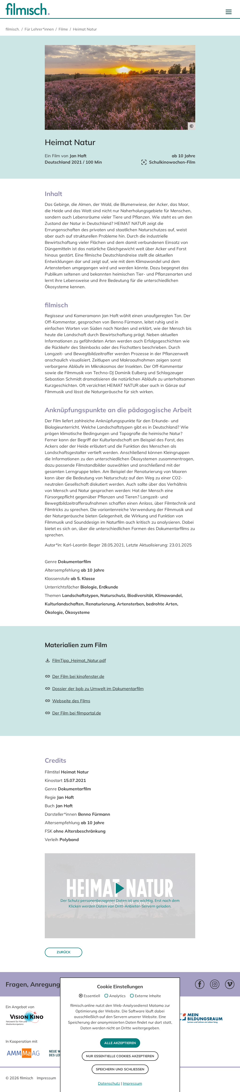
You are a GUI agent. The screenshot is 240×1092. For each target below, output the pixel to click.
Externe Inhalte (148, 996)
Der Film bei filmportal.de (76, 713)
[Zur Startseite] (28, 9)
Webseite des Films (71, 701)
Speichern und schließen (120, 1069)
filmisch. (13, 29)
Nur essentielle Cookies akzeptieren (120, 1056)
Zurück (63, 952)
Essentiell (92, 996)
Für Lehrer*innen (39, 29)
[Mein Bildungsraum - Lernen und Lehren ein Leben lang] (201, 1022)
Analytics (117, 996)
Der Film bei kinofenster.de (78, 676)
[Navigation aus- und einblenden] (228, 11)
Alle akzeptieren (120, 1043)
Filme (63, 29)
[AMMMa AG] (23, 1053)
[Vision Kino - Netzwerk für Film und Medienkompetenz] (25, 1019)
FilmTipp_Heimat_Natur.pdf (79, 660)
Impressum (46, 1078)
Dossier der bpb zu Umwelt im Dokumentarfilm (98, 688)
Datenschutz (109, 1083)
